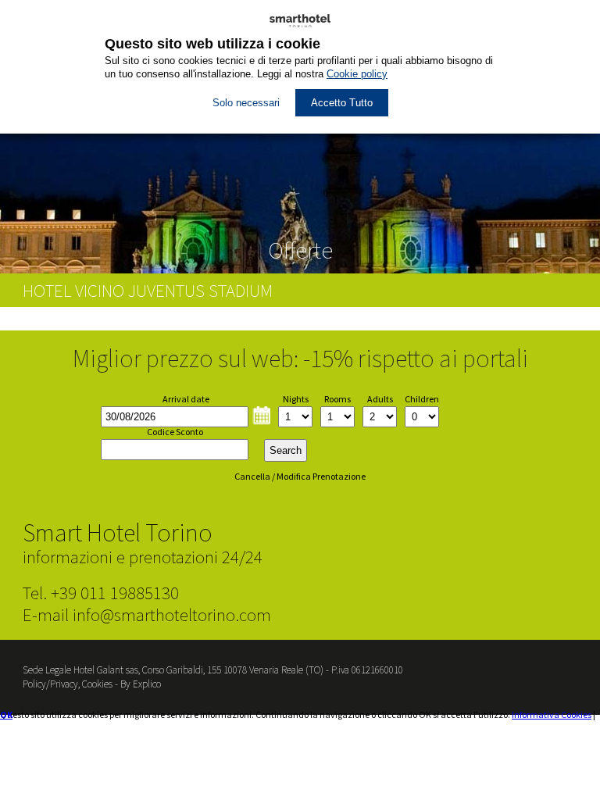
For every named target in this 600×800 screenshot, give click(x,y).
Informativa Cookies (551, 714)
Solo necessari (246, 103)
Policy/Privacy (50, 684)
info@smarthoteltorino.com (172, 614)
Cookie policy (357, 74)
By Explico (140, 684)
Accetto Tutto (342, 103)
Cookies (97, 684)
